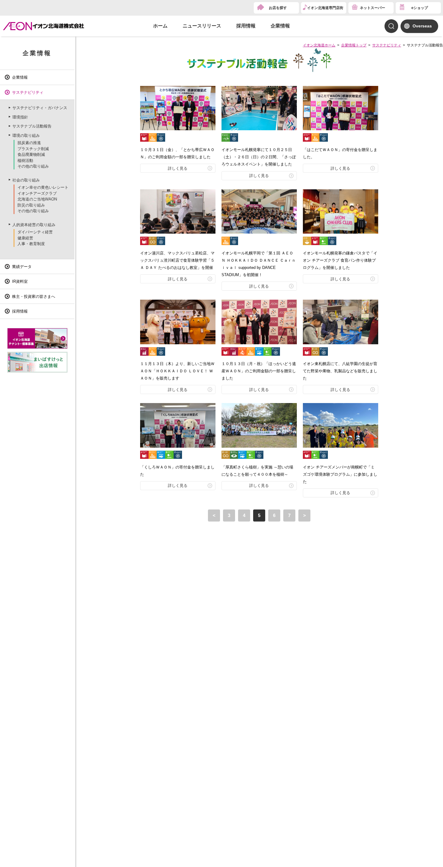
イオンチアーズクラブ (37, 193)
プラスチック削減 (33, 149)
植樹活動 (25, 160)
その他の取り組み (33, 166)
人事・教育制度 (31, 243)
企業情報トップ (353, 45)
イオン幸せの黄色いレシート (42, 187)
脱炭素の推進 (29, 142)
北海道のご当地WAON (37, 199)
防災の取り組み (31, 205)
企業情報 (280, 25)
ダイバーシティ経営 (35, 232)
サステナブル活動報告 (32, 126)
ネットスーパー (372, 8)
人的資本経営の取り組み (33, 224)
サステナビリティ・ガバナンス (39, 108)
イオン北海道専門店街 (325, 8)
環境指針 (20, 117)
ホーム (160, 25)
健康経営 (25, 238)
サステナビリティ (386, 45)
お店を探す (278, 8)
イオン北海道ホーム (319, 45)
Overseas (422, 26)
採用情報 (246, 25)
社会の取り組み (26, 180)
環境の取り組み (26, 135)
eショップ (419, 8)
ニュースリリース (202, 25)
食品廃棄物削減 (31, 154)
